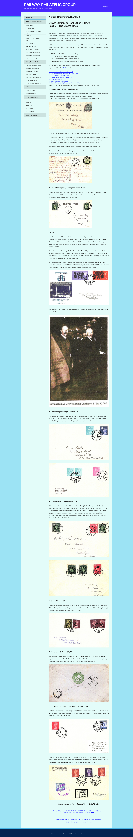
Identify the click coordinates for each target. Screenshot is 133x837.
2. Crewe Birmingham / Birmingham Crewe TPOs (63, 73)
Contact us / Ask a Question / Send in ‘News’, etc (34, 101)
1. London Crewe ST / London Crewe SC (61, 72)
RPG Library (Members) (31, 58)
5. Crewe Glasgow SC (55, 79)
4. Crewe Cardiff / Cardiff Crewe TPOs (60, 77)
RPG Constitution (30, 111)
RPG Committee (29, 108)
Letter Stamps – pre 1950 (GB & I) (33, 74)
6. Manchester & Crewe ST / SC (58, 81)
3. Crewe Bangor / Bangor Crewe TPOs (60, 75)
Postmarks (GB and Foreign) (32, 68)
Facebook (105, 6)
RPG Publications (30, 28)
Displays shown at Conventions (32, 49)
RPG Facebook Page (30, 43)
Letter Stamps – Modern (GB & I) (33, 77)
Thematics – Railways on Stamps (33, 65)
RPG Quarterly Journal (31, 35)
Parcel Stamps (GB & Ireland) (32, 71)
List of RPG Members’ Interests (33, 52)
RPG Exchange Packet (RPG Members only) (34, 39)
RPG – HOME (29, 17)
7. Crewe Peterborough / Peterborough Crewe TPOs (64, 83)
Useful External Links (31, 115)
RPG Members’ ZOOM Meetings (33, 55)
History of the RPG (30, 105)
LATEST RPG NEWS (30, 90)
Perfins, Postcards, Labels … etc (33, 83)
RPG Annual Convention (31, 46)
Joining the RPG (29, 25)
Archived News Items (31, 93)
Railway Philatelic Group (50, 4)
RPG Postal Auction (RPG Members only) (34, 32)
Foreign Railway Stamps (31, 80)
